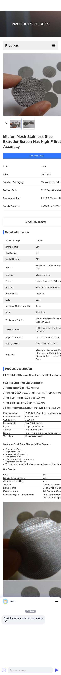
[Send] (56, 670)
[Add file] (4, 670)
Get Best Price (36, 155)
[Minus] (56, 601)
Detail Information (35, 221)
